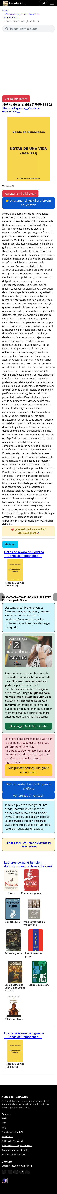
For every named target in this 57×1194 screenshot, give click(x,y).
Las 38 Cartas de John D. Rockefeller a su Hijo (15, 988)
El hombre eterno (14, 1019)
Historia (10, 544)
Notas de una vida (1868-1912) (14, 584)
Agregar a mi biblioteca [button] (20, 193)
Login (43, 3)
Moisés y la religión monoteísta (34, 923)
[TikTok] (21, 1172)
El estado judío (13, 922)
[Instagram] (15, 1172)
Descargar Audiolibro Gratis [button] (28, 726)
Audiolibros (7, 1136)
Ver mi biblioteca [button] (16, 99)
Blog (4, 1127)
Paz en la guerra (13, 953)
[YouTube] (4, 1172)
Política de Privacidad (12, 1141)
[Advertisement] (28, 62)
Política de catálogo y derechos (17, 1145)
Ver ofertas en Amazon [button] (28, 795)
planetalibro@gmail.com (20, 1165)
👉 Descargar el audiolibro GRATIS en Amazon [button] (28, 203)
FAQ (4, 1122)
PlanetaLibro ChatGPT (12, 1132)
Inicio (5, 10)
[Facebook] (10, 1172)
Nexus (11, 893)
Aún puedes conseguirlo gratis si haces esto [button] (28, 770)
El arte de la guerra (31, 893)
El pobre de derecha (39, 985)
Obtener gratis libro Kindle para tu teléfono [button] (28, 786)
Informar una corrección (14, 1154)
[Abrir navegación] (52, 3)
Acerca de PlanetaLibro (15, 1097)
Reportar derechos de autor (15, 1150)
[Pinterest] (27, 1172)
